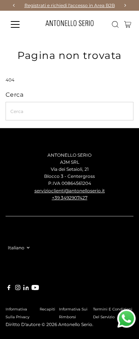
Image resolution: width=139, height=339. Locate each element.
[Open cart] (127, 24)
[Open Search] (115, 24)
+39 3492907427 (69, 197)
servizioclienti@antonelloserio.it (69, 190)
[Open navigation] (21, 24)
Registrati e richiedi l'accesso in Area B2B (69, 5)
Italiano (16, 247)
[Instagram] (17, 289)
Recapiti (47, 309)
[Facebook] (9, 289)
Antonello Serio (75, 324)
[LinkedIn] (26, 288)
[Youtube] (35, 289)
